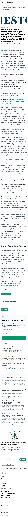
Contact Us (4, 481)
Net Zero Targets (5, 495)
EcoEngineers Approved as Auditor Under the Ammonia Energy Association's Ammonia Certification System (13, 415)
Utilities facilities (5, 512)
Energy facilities (5, 505)
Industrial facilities (5, 507)
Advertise (3, 483)
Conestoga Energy (6, 50)
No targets (4, 500)
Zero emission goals (6, 497)
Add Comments (6, 293)
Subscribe (3, 485)
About (2, 479)
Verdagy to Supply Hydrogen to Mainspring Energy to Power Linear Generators (13, 101)
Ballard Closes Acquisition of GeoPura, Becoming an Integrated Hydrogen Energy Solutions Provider (12, 402)
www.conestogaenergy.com (9, 285)
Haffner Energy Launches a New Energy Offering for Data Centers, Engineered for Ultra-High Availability (14, 391)
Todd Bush (9, 43)
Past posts (3, 6)
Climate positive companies (8, 493)
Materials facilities (5, 510)
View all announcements (7, 424)
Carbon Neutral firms (6, 491)
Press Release (4, 27)
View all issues (5, 371)
